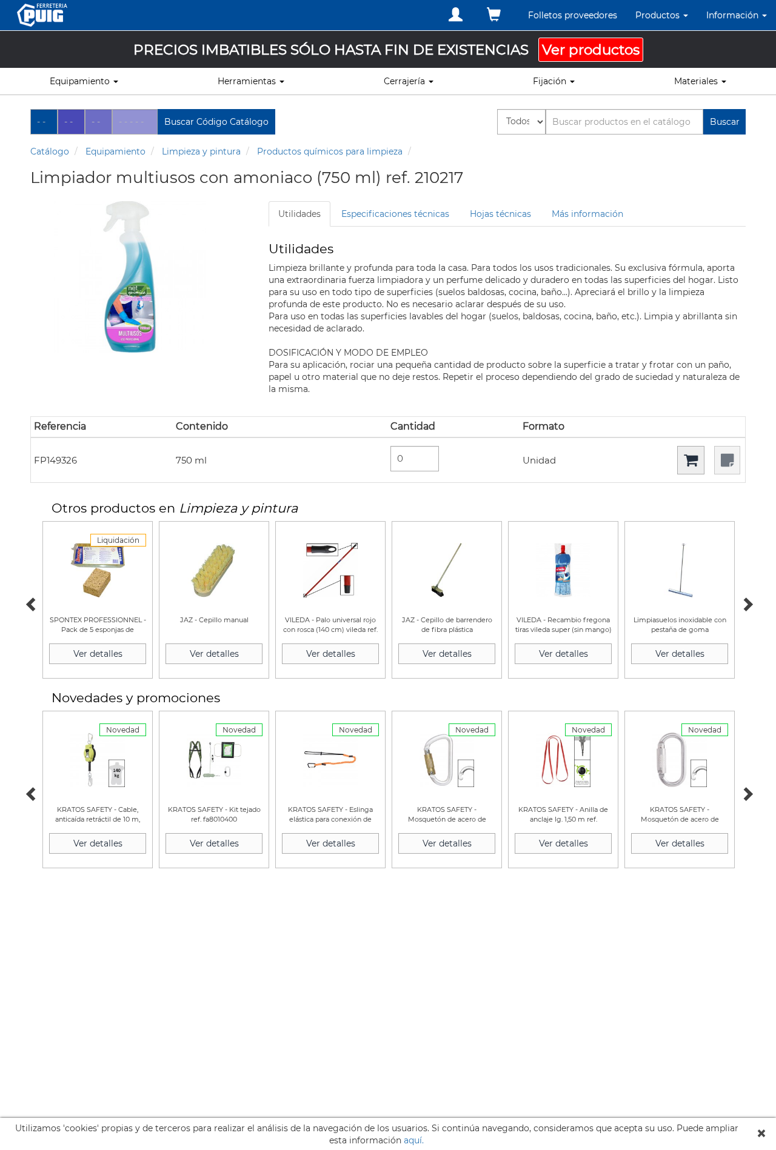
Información (733, 15)
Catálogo (49, 151)
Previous (30, 603)
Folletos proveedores (572, 15)
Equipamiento (115, 151)
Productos (658, 15)
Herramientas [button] (248, 81)
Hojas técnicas (500, 213)
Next (746, 603)
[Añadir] (690, 460)
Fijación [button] (551, 81)
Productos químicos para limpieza (330, 151)
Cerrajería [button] (405, 81)
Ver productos (591, 49)
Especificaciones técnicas (395, 213)
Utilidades (299, 213)
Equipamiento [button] (81, 81)
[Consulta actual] (494, 14)
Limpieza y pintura (201, 151)
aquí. (414, 1140)
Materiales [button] (697, 81)
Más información (587, 213)
